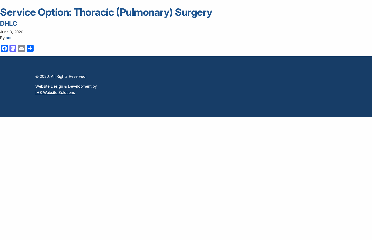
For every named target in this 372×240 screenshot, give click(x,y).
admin (11, 37)
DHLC (8, 23)
